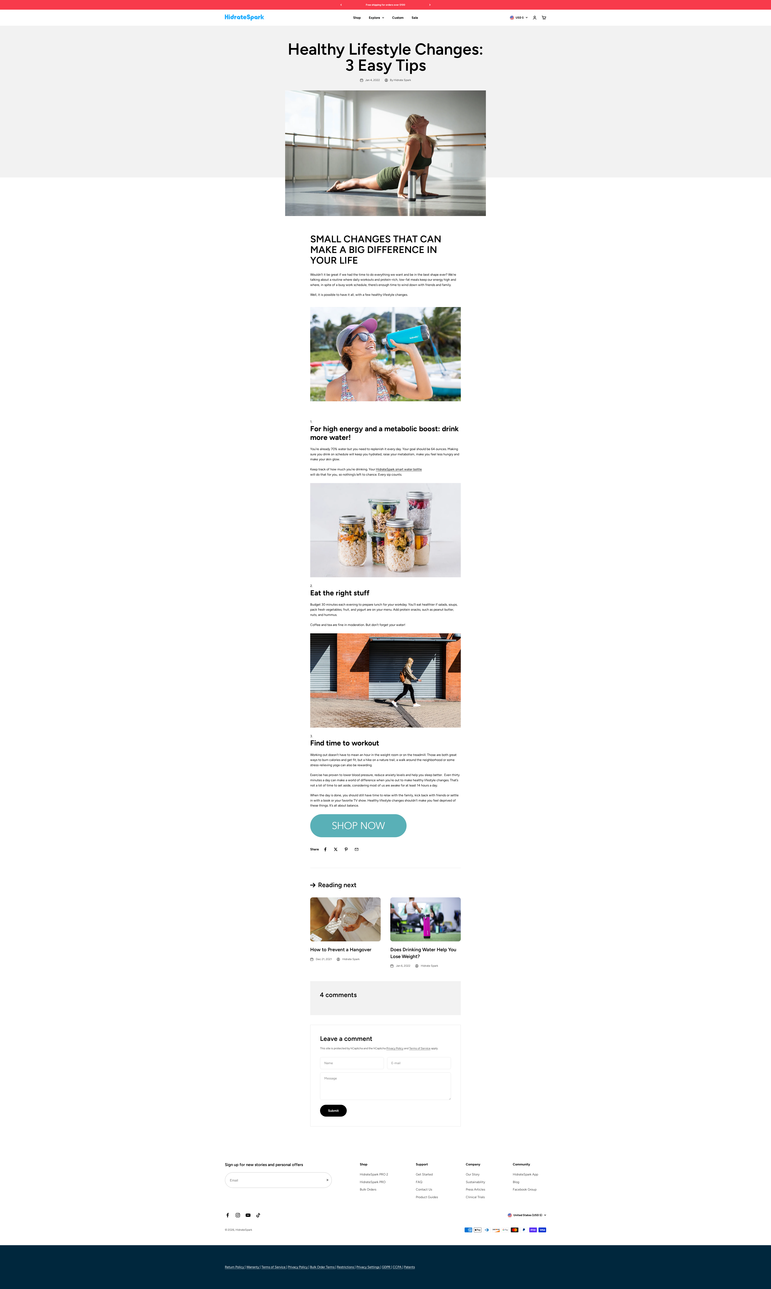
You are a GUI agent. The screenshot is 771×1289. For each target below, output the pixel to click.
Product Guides (427, 1197)
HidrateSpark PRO (373, 1182)
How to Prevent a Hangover (340, 949)
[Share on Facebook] (325, 849)
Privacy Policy (394, 1048)
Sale (415, 17)
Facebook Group (524, 1189)
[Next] (430, 5)
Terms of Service (419, 1048)
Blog (516, 1182)
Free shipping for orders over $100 (385, 4)
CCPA (397, 1267)
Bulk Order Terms (322, 1267)
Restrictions (346, 1267)
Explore (374, 17)
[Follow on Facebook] (227, 1215)
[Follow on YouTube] (248, 1215)
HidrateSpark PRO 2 (374, 1174)
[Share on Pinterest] (346, 849)
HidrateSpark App (525, 1174)
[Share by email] (357, 849)
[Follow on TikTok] (258, 1215)
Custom (398, 17)
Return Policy (235, 1267)
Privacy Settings (368, 1267)
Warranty (253, 1267)
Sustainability (475, 1182)
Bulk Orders (368, 1189)
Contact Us (424, 1189)
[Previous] (341, 5)
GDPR (386, 1267)
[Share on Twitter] (336, 849)
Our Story (472, 1174)
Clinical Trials (475, 1197)
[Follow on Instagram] (238, 1215)
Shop (357, 17)
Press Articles (475, 1189)
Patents (409, 1267)
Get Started (424, 1174)
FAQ (419, 1182)
